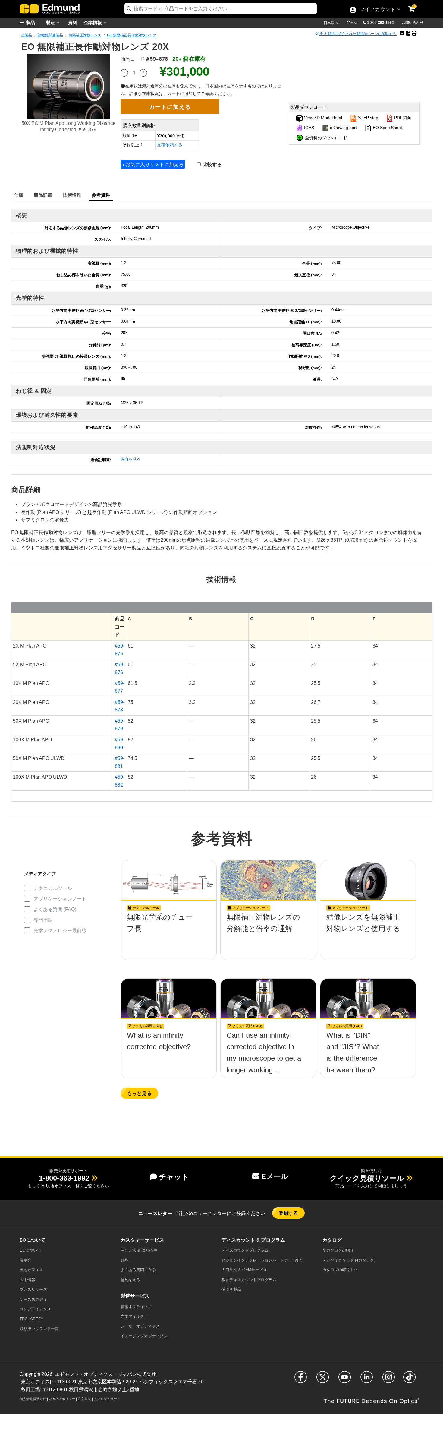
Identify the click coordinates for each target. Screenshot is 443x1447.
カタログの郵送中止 (340, 1270)
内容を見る (130, 459)
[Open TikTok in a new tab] (409, 1379)
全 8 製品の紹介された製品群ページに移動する (358, 34)
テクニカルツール (52, 888)
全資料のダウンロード (326, 138)
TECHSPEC (31, 1318)
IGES (308, 127)
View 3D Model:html (322, 117)
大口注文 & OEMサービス (244, 1270)
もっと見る (139, 1093)
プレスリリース (33, 1289)
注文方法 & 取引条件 (139, 1250)
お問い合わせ (412, 23)
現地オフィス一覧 (63, 1185)
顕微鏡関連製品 (50, 35)
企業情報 (93, 22)
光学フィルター (134, 1316)
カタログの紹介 (338, 1250)
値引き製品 (231, 1289)
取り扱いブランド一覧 (39, 1328)
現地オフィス (31, 1270)
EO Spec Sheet (387, 127)
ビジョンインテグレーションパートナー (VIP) (262, 1260)
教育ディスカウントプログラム (249, 1280)
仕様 (19, 195)
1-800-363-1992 (380, 23)
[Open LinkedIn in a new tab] (366, 1379)
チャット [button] (174, 1177)
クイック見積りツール (367, 1178)
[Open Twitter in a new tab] (322, 1379)
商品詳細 (43, 195)
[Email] (402, 33)
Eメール (274, 1176)
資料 (72, 22)
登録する (288, 1213)
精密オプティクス (136, 1306)
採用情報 (27, 1280)
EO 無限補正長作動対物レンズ (131, 35)
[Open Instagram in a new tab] (388, 1379)
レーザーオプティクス (140, 1326)
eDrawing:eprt (343, 127)
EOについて (30, 1250)
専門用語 (43, 920)
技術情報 (72, 195)
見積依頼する (169, 144)
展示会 (25, 1260)
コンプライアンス (35, 1309)
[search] (220, 8)
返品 (124, 1260)
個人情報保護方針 (33, 1399)
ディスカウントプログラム (245, 1250)
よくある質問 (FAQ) (54, 909)
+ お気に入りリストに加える (153, 164)
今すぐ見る (168, 934)
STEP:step (367, 117)
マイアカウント (377, 10)
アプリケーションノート (59, 898)
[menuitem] (35, 22)
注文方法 (84, 1399)
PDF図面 (402, 117)
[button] (382, 22)
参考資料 (101, 195)
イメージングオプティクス (144, 1336)
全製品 (26, 35)
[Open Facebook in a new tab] (300, 1379)
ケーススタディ (33, 1299)
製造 (51, 22)
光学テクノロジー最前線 (59, 930)
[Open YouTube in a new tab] (344, 1379)
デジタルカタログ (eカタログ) (348, 1260)
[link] (415, 5)
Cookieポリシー (62, 1399)
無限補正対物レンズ (85, 35)
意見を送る (130, 1280)
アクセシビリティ (107, 1399)
